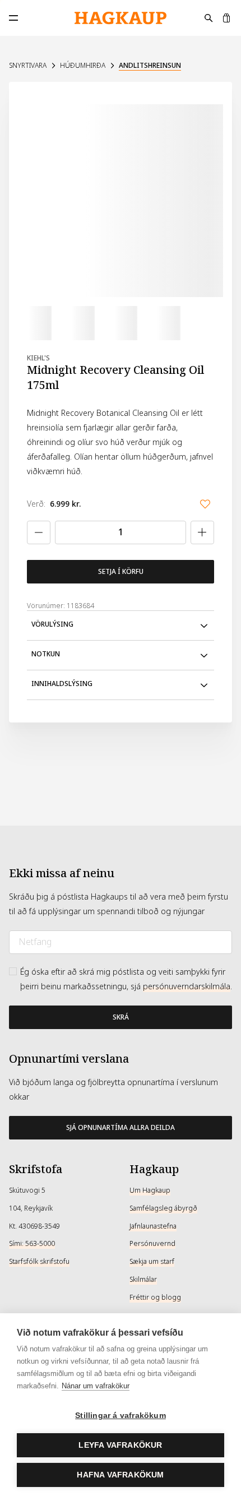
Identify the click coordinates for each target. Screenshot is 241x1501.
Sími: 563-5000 (32, 1244)
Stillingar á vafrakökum (120, 1415)
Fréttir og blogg (155, 1297)
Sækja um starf (151, 1262)
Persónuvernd (152, 1244)
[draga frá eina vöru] (38, 532)
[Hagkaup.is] (120, 18)
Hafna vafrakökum (120, 1475)
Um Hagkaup (149, 1190)
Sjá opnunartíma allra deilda (120, 1128)
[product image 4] (163, 323)
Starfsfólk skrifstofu (39, 1262)
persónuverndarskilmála (186, 986)
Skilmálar (143, 1280)
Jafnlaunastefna (153, 1226)
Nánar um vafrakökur (95, 1386)
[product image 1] (35, 323)
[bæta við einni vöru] (202, 532)
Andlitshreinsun (150, 66)
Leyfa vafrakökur (120, 1445)
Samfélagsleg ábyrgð (163, 1208)
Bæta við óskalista (205, 504)
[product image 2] (77, 323)
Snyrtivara (28, 66)
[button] (120, 625)
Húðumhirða (82, 66)
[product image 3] (120, 323)
